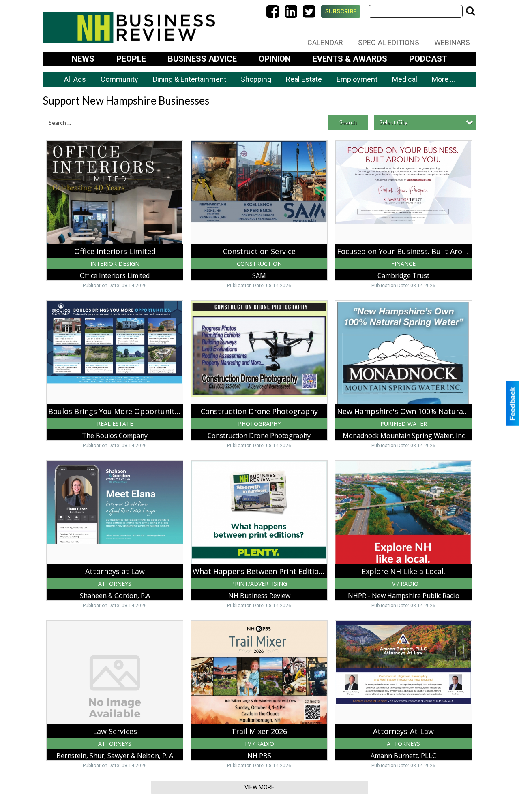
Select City (393, 122)
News (83, 59)
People (131, 59)
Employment (357, 79)
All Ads (75, 79)
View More (259, 787)
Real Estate (304, 79)
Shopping (256, 79)
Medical (404, 79)
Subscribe (340, 11)
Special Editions (388, 42)
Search (348, 122)
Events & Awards (350, 59)
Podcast (428, 59)
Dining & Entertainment (189, 79)
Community (119, 79)
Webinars (452, 42)
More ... (443, 79)
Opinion (275, 59)
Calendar (325, 42)
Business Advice (202, 59)
